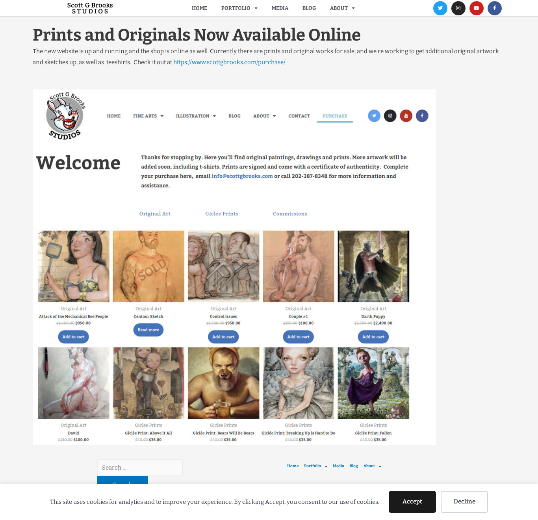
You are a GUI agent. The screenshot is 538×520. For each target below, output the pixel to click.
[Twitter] (440, 8)
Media (280, 8)
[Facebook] (495, 8)
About (339, 8)
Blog (309, 8)
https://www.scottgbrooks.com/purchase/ (230, 62)
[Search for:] (140, 467)
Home (199, 8)
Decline (464, 501)
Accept (412, 501)
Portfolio (235, 8)
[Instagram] (458, 8)
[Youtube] (476, 8)
